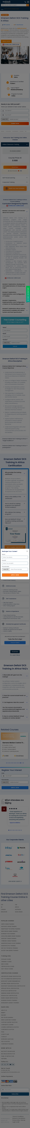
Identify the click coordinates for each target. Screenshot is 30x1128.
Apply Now (15, 575)
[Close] (27, 551)
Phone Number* (5, 566)
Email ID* (4, 560)
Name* (3, 554)
